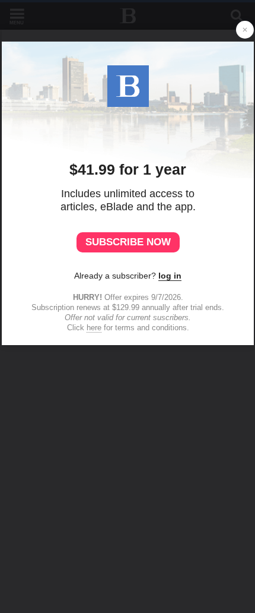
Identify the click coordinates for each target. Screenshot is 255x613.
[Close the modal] (245, 30)
